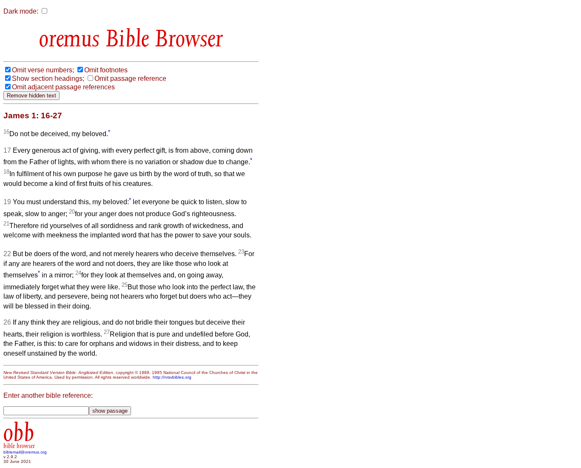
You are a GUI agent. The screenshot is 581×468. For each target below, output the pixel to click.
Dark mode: (20, 11)
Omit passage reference (130, 78)
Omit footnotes (106, 70)
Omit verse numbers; (43, 70)
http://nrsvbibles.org (172, 377)
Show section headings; (48, 78)
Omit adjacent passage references (63, 87)
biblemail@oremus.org (25, 452)
